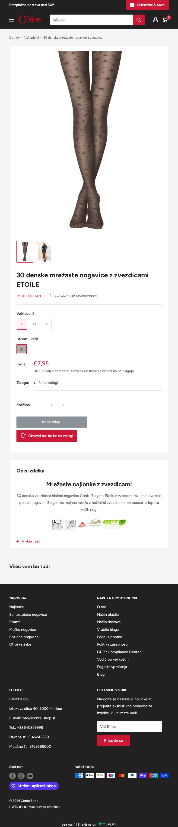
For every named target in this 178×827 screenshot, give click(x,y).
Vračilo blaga (108, 629)
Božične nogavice (24, 637)
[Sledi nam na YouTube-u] (30, 776)
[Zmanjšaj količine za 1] (39, 405)
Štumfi (15, 622)
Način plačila (108, 614)
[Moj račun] (155, 19)
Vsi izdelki (31, 38)
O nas (101, 607)
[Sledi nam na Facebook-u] (12, 776)
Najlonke (16, 607)
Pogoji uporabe (109, 637)
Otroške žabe (20, 644)
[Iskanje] (139, 20)
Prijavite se (113, 740)
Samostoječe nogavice (28, 614)
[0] (165, 19)
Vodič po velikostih (113, 659)
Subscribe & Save (151, 5)
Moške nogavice (22, 629)
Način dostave (109, 622)
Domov (14, 38)
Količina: (23, 405)
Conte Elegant (29, 296)
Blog (101, 674)
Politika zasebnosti (112, 644)
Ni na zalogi (51, 422)
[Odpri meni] (11, 19)
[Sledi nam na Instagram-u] (21, 776)
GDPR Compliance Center (119, 652)
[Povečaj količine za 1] (63, 405)
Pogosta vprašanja (112, 667)
